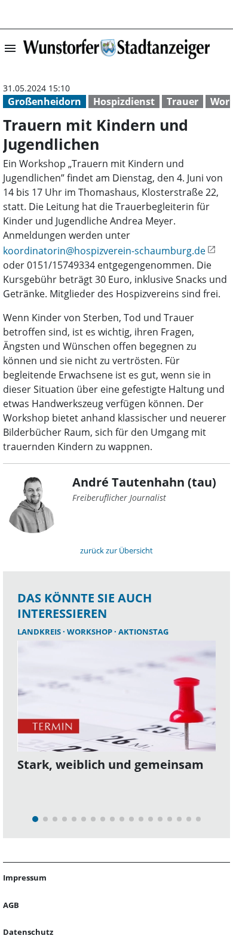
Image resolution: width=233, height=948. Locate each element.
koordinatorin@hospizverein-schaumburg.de (104, 250)
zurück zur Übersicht (116, 550)
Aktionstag (143, 631)
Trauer (182, 101)
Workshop (90, 631)
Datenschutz (28, 932)
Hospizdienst (124, 101)
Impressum (25, 877)
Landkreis (40, 631)
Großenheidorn (44, 101)
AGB (11, 905)
